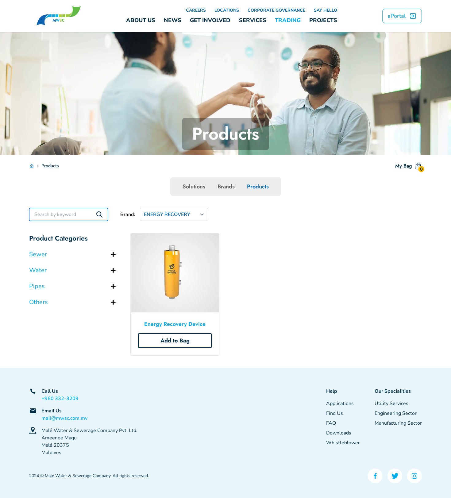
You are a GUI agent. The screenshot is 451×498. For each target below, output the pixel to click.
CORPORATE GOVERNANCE (276, 10)
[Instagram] (414, 476)
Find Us (334, 413)
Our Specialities (393, 391)
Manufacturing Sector (398, 423)
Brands (226, 187)
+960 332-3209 (60, 398)
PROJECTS (323, 20)
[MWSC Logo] (59, 16)
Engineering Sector (396, 413)
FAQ (331, 423)
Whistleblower (343, 442)
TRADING (288, 20)
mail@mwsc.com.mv (64, 418)
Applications (340, 403)
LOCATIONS (226, 10)
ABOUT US (140, 20)
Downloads (338, 433)
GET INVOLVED (210, 20)
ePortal (396, 16)
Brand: (127, 214)
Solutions (194, 187)
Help (331, 391)
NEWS (172, 20)
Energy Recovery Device (175, 324)
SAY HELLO (325, 10)
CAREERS (196, 10)
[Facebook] (375, 476)
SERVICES (252, 20)
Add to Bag (175, 341)
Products (258, 187)
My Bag (408, 167)
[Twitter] (394, 476)
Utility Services (391, 403)
